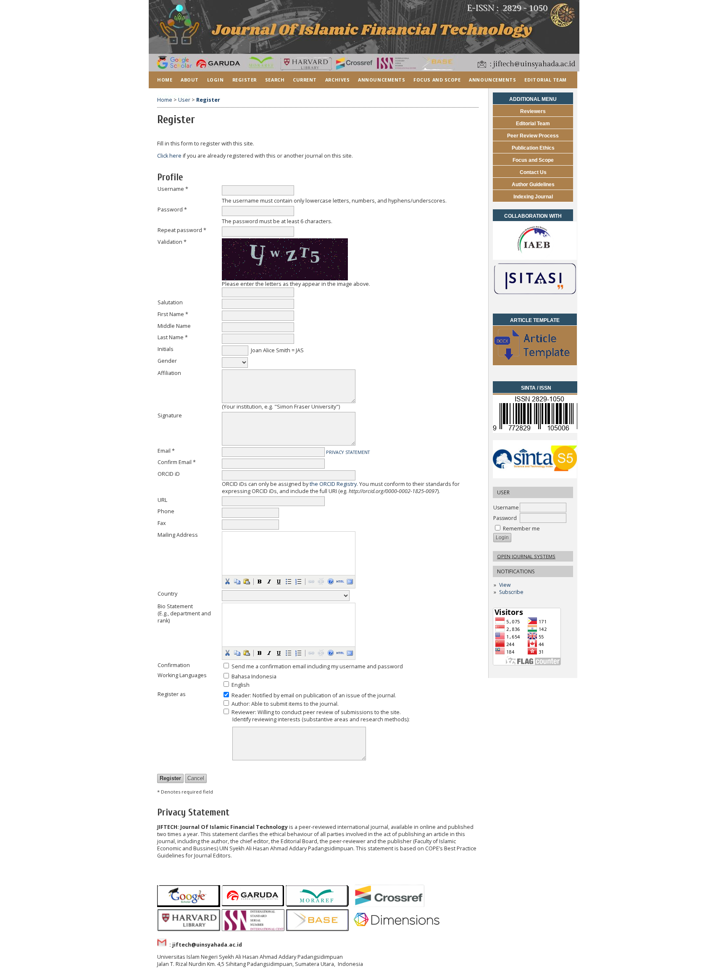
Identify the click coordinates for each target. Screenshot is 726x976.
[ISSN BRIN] (536, 430)
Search (274, 79)
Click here (169, 155)
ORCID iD (169, 473)
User (184, 99)
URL (162, 500)
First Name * (173, 314)
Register (244, 79)
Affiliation (169, 373)
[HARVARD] (188, 929)
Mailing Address (178, 534)
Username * (173, 189)
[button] (227, 581)
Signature (170, 415)
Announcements (381, 79)
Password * (172, 209)
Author (240, 703)
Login (215, 79)
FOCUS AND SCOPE (436, 79)
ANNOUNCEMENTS (492, 79)
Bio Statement (175, 606)
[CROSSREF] (389, 905)
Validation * (172, 241)
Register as (172, 694)
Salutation (170, 302)
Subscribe (511, 592)
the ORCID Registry (333, 484)
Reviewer (243, 712)
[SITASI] (535, 296)
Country (167, 593)
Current (305, 79)
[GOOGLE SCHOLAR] (188, 905)
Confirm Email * (177, 462)
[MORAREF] (317, 905)
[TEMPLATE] (535, 363)
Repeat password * (182, 230)
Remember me (521, 528)
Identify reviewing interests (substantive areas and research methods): (321, 719)
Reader (240, 695)
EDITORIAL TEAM (545, 79)
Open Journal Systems (526, 556)
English (240, 684)
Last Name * (173, 337)
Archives (337, 79)
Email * (166, 450)
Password (505, 518)
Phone (166, 511)
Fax (162, 523)
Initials (166, 349)
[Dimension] (398, 929)
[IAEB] (535, 257)
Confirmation (174, 665)
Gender (167, 360)
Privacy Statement (348, 452)
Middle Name (174, 326)
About (190, 79)
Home (164, 79)
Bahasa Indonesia (253, 676)
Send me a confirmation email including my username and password (317, 666)
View (504, 584)
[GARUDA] (252, 905)
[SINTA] (535, 476)
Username (506, 507)
